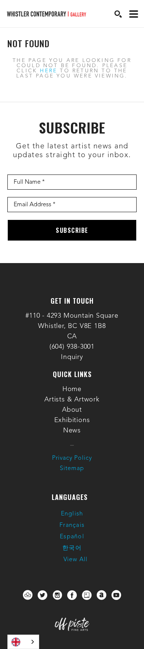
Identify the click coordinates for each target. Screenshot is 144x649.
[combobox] (23, 642)
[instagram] (57, 595)
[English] (23, 642)
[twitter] (42, 595)
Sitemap (72, 469)
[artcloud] (27, 595)
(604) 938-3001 (72, 347)
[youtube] (116, 595)
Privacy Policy (72, 458)
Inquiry (72, 357)
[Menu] (133, 14)
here (48, 70)
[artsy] (87, 595)
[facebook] (72, 595)
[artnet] (101, 595)
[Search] (118, 14)
